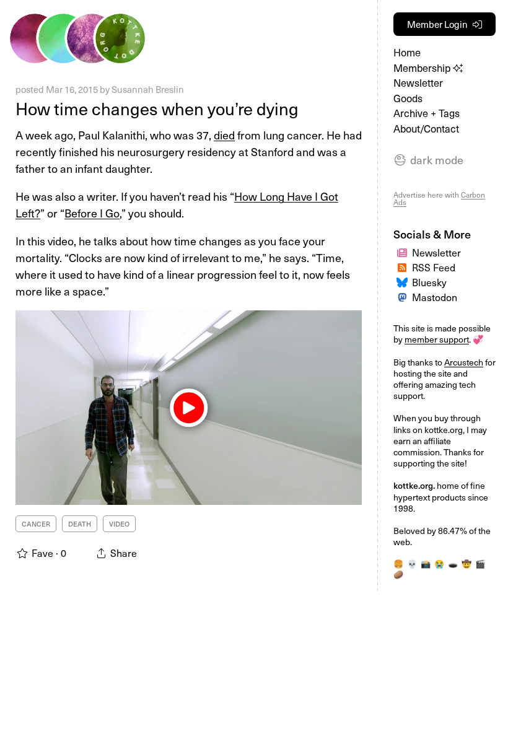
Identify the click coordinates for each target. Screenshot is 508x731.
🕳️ (453, 563)
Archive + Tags (426, 113)
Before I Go (92, 212)
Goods (408, 98)
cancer (36, 524)
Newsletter (418, 82)
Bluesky (429, 281)
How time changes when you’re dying (157, 108)
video (119, 524)
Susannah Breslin (148, 89)
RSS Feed (433, 267)
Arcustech (463, 362)
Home (407, 52)
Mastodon (434, 296)
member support (437, 339)
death (79, 524)
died (224, 134)
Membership (423, 68)
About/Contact (426, 128)
